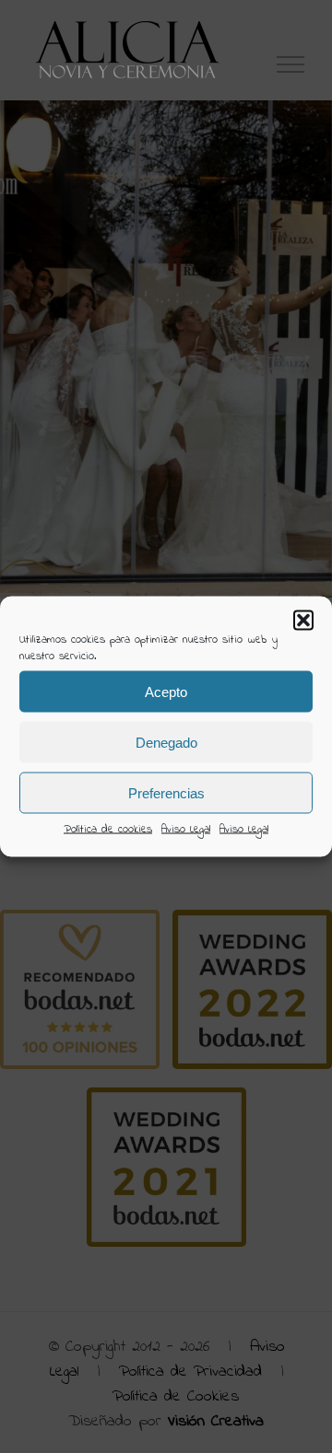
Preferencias (166, 792)
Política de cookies (108, 829)
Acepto (166, 691)
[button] (303, 620)
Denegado (166, 742)
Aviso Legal (185, 829)
